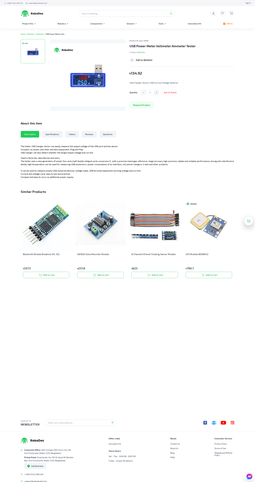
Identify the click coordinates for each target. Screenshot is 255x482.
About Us (174, 448)
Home (23, 34)
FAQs (172, 457)
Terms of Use (220, 448)
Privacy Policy (220, 444)
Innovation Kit (115, 444)
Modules (31, 34)
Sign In (248, 3)
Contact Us (175, 444)
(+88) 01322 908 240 (34, 474)
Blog (172, 453)
